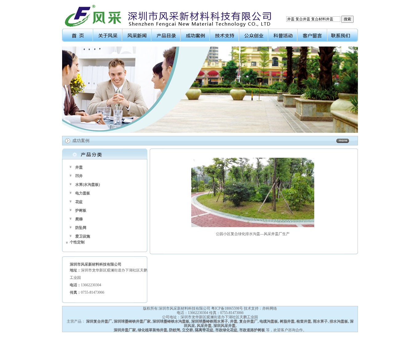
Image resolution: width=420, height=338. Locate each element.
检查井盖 (303, 321)
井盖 (79, 167)
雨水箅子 (320, 321)
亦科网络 (269, 308)
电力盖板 (82, 193)
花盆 (79, 202)
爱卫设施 (82, 236)
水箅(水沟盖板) (87, 184)
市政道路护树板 (252, 330)
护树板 (80, 210)
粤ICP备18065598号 (227, 308)
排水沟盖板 (339, 321)
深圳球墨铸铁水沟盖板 (171, 321)
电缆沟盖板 (269, 321)
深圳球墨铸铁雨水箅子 (209, 321)
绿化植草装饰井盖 (152, 330)
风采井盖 (204, 326)
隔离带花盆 (204, 330)
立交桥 (187, 330)
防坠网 (80, 228)
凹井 (79, 176)
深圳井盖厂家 (125, 330)
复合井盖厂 (248, 321)
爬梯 (79, 219)
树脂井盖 (287, 321)
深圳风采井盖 (224, 326)
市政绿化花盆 (226, 330)
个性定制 (77, 242)
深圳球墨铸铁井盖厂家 (132, 321)
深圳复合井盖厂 (99, 321)
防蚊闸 (174, 330)
